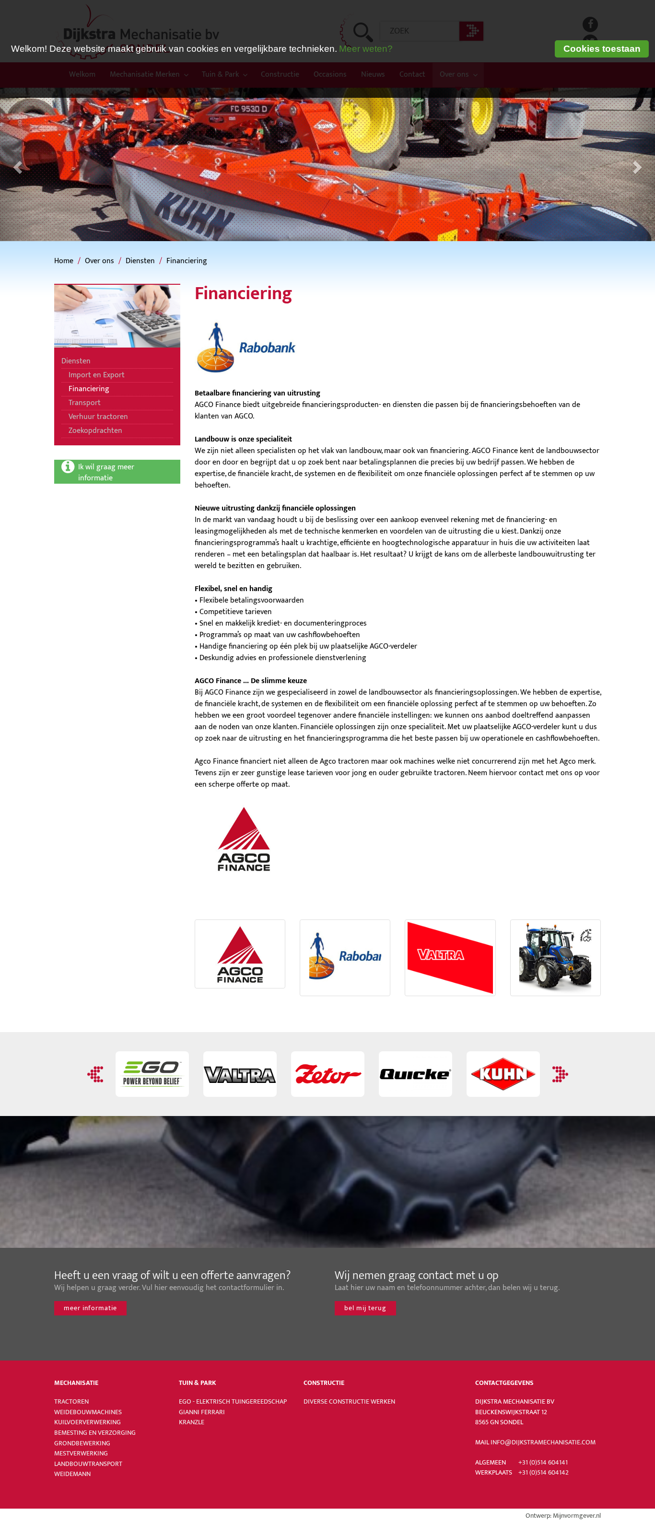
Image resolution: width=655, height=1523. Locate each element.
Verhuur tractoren (98, 416)
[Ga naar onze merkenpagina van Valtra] (240, 1074)
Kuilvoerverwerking (87, 1422)
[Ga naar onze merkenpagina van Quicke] (415, 1074)
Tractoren (71, 1401)
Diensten (140, 261)
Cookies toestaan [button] (602, 49)
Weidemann (72, 1474)
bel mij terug (365, 1308)
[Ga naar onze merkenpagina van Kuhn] (503, 1074)
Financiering (186, 261)
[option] (152, 1074)
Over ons (99, 261)
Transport (85, 402)
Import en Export (97, 375)
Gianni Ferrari (202, 1412)
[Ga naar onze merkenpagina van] (327, 1074)
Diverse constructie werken (349, 1401)
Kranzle (191, 1422)
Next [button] (559, 1074)
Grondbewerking (82, 1443)
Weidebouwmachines (88, 1412)
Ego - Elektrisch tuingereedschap (233, 1401)
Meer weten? (366, 49)
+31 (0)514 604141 (543, 1462)
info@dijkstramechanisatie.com (543, 1442)
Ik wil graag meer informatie (107, 472)
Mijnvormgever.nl (577, 1516)
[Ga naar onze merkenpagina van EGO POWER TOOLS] (152, 1074)
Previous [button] (96, 1074)
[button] (16, 164)
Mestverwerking (81, 1453)
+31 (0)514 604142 (543, 1472)
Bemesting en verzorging (95, 1433)
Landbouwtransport (88, 1464)
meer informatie (90, 1308)
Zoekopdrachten (95, 430)
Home (63, 261)
